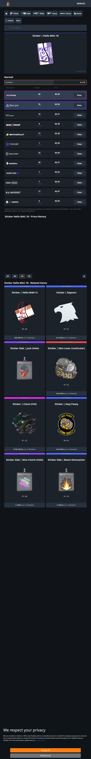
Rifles (42, 13)
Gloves (78, 13)
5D (29, 276)
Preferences (45, 755)
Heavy (54, 13)
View (79, 95)
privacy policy (40, 740)
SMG (28, 13)
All (8, 276)
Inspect (80, 71)
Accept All (45, 750)
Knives (68, 13)
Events (10, 21)
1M (22, 276)
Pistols (15, 13)
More (18, 21)
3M (15, 276)
